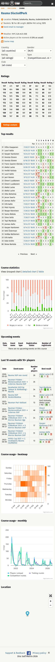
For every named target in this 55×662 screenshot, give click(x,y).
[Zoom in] (51, 601)
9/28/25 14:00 (29, 167)
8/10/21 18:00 (29, 194)
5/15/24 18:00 (29, 207)
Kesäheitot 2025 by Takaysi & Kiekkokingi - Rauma (18, 389)
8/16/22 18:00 (29, 164)
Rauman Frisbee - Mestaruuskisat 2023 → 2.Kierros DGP (18, 410)
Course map (9, 41)
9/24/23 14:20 (29, 154)
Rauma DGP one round (17, 375)
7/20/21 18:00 (29, 147)
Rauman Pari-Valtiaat (17, 403)
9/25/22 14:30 (29, 150)
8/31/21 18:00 (29, 201)
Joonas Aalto (44, 432)
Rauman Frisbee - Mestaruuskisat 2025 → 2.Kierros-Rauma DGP (18, 382)
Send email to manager (14, 27)
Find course (11, 8)
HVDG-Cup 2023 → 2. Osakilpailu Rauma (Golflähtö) (16, 440)
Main (3, 8)
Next (33, 254)
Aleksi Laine (44, 374)
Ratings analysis (10, 125)
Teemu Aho (44, 440)
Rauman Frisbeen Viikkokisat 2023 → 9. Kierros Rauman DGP (17, 425)
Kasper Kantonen (43, 424)
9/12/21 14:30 (29, 177)
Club (3, 62)
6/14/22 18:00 (29, 227)
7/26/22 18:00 (29, 211)
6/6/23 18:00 (29, 157)
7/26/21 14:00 (29, 217)
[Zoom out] (51, 605)
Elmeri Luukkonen (44, 409)
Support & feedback (15, 653)
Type (29, 55)
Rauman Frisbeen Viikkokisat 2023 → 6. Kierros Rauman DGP (17, 433)
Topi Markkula (45, 387)
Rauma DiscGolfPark (14, 13)
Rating (4, 55)
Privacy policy (39, 653)
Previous (24, 254)
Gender (30, 47)
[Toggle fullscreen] (51, 596)
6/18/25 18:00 (29, 160)
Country (5, 47)
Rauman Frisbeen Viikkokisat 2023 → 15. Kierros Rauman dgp (17, 418)
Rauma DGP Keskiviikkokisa (14, 396)
